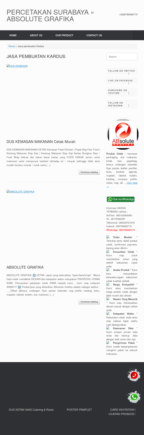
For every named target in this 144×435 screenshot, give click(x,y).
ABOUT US (36, 35)
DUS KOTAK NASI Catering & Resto (31, 409)
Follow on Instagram (115, 104)
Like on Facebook (120, 80)
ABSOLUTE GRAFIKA (25, 267)
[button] (138, 35)
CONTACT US (94, 35)
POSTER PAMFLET (79, 409)
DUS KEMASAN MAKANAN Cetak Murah (41, 141)
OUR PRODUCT (64, 35)
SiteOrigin (77, 427)
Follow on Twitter (121, 71)
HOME (13, 35)
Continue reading (89, 172)
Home (11, 46)
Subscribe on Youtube (117, 91)
